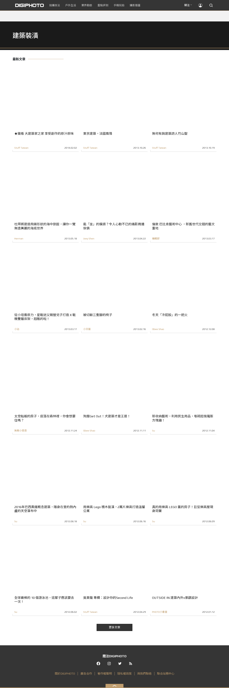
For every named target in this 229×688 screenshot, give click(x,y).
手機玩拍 (119, 5)
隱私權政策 (124, 673)
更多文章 (114, 627)
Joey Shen (88, 238)
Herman (18, 238)
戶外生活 (70, 5)
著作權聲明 (105, 673)
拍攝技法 (54, 5)
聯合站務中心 (165, 673)
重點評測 (103, 5)
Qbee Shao (158, 329)
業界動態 (86, 5)
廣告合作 (86, 673)
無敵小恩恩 (20, 430)
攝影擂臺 (135, 5)
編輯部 (156, 238)
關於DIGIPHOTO (65, 673)
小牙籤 (87, 329)
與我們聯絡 (144, 673)
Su (153, 430)
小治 (16, 329)
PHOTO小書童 (159, 611)
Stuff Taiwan (21, 147)
